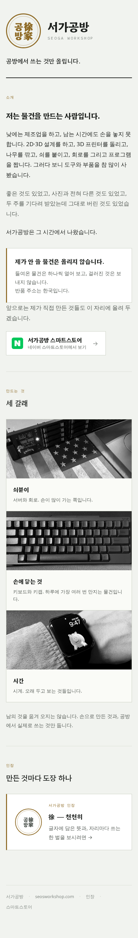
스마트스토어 (19, 907)
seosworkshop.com (54, 896)
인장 (90, 896)
